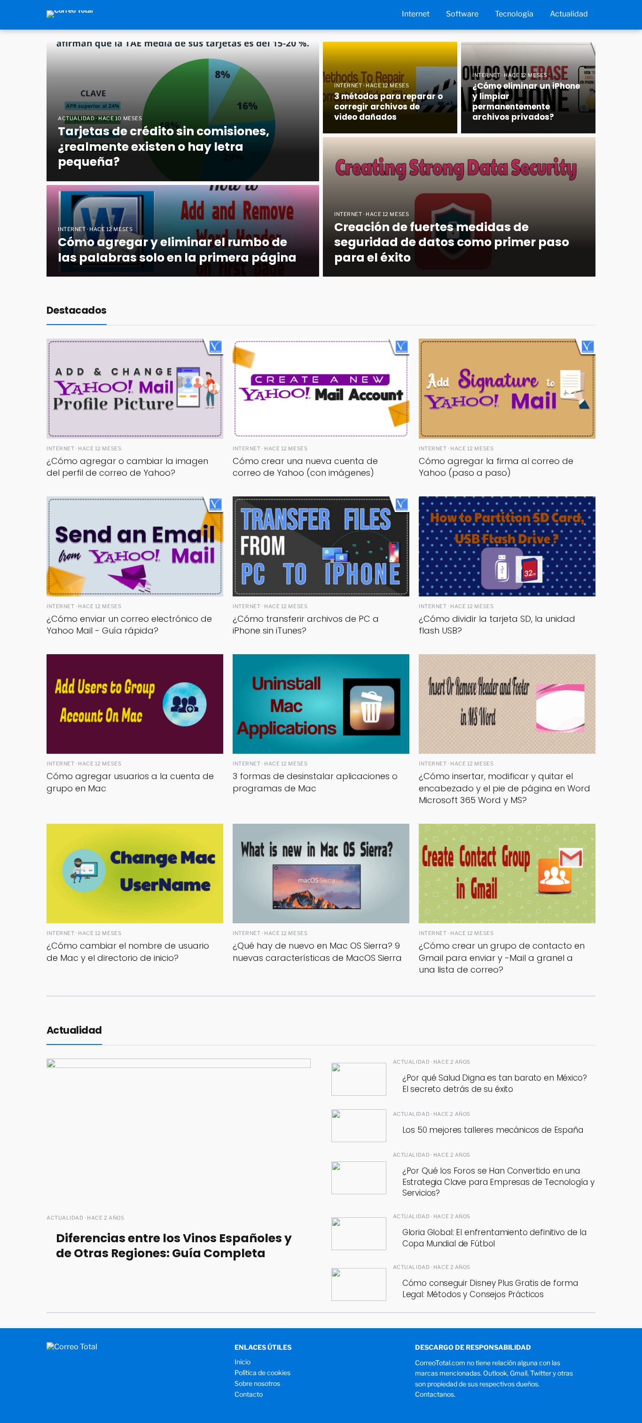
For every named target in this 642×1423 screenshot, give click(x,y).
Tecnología (514, 13)
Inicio (243, 1362)
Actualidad (569, 13)
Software (462, 13)
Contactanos (434, 1394)
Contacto (249, 1394)
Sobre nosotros (257, 1383)
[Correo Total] (70, 13)
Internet (416, 13)
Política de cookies (262, 1373)
